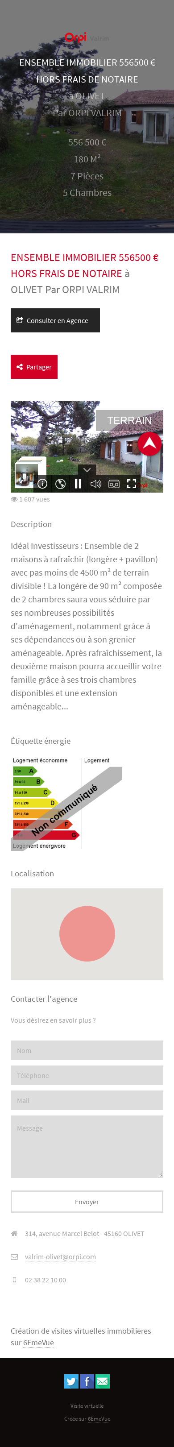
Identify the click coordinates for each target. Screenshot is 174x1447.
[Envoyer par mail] (102, 1385)
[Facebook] (87, 1385)
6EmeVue (38, 1342)
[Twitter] (71, 1385)
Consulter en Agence (56, 320)
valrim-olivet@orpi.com (60, 1256)
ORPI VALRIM (95, 113)
